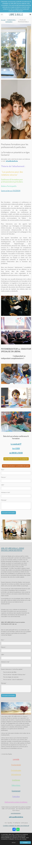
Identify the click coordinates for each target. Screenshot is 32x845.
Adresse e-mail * (5, 492)
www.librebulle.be (15, 813)
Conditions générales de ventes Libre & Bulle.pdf (16, 825)
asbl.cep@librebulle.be (16, 817)
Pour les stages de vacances (10, 677)
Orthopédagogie (16, 774)
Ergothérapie (16, 780)
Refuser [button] (14, 842)
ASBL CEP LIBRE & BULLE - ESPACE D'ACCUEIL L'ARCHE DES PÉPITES (12, 549)
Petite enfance (16, 785)
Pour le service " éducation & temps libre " (14, 674)
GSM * (2, 485)
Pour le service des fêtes (9, 672)
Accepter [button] (25, 842)
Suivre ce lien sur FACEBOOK (10, 190)
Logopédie (16, 759)
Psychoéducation (16, 770)
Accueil (3, 20)
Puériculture (16, 796)
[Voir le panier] (30, 14)
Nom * (3, 469)
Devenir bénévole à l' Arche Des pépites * (12, 669)
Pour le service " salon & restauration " (13, 679)
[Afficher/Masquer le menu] (2, 14)
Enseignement (16, 791)
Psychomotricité (16, 765)
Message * (4, 500)
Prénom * (3, 477)
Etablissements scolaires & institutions (16, 802)
